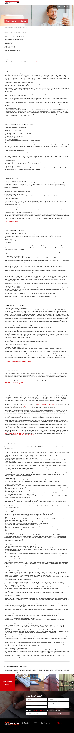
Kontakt (67, 2)
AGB (58, 722)
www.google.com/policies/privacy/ (12, 383)
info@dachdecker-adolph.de (34, 61)
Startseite (15, 27)
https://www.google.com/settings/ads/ (27, 406)
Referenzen (49, 2)
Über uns (42, 2)
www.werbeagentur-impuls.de (33, 730)
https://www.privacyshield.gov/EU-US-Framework (23, 434)
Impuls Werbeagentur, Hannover (21, 730)
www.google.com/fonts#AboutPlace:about (13, 382)
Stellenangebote (58, 2)
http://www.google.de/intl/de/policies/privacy (14, 433)
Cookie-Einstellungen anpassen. (11, 221)
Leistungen (35, 2)
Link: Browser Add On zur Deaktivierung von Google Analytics (17, 361)
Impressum (59, 723)
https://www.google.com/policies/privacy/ (46, 404)
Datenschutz (59, 724)
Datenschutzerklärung (39, 710)
